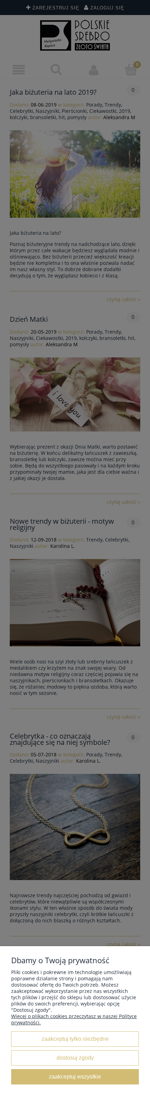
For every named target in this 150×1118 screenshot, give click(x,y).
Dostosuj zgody (75, 1057)
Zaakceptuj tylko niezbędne (75, 1039)
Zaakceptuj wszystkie (75, 1076)
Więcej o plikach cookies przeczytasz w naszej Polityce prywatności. (74, 1019)
